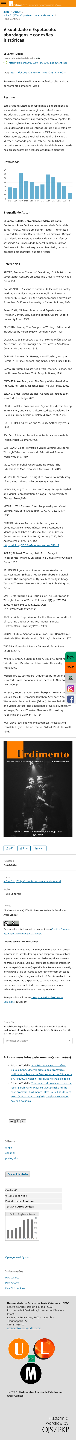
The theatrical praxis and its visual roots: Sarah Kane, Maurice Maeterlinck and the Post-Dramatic (41, 1087)
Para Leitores (12, 1277)
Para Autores (12, 1282)
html (25, 848)
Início (6, 11)
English (9, 1147)
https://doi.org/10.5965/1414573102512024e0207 (38, 72)
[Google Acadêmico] (22, 1240)
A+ (11, 1121)
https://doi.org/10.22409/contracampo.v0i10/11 (31, 545)
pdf (10, 848)
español (10, 1152)
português (11, 1158)
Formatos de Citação (17, 1040)
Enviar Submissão (18, 1174)
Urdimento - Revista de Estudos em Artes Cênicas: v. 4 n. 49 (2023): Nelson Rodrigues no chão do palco (41, 1096)
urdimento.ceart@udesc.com (24, 1328)
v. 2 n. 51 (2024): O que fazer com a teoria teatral (28, 15)
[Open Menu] (3, 3)
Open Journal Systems (18, 1257)
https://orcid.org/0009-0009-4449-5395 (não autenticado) (38, 62)
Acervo (17, 11)
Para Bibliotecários (15, 1288)
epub (41, 848)
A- (23, 1121)
